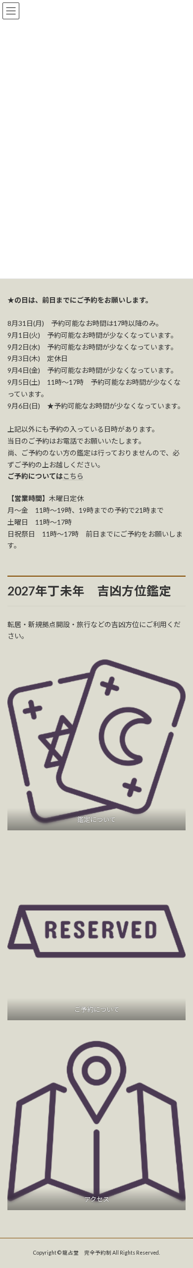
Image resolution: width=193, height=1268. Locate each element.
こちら (73, 476)
